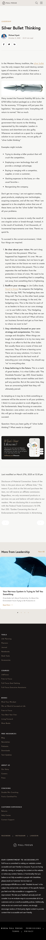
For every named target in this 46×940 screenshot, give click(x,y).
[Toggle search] (36, 3)
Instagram (20, 836)
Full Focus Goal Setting (10, 683)
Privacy (29, 931)
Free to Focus (6, 679)
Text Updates (6, 755)
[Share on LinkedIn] (14, 44)
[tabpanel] (23, 583)
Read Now (6, 605)
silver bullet (39, 63)
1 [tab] (18, 612)
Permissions (33, 928)
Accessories (5, 660)
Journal (4, 647)
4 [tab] (28, 612)
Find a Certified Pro (9, 797)
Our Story (5, 769)
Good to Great (11, 289)
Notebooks (5, 652)
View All (41, 552)
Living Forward (7, 719)
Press (3, 778)
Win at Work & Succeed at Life (13, 706)
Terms (15, 931)
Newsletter (5, 742)
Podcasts (4, 746)
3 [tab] (25, 612)
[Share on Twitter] (9, 44)
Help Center (6, 815)
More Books (5, 723)
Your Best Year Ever (9, 715)
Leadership (6, 21)
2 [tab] (21, 612)
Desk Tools (5, 656)
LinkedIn (34, 836)
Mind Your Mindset (8, 702)
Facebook (6, 836)
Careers (4, 774)
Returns (4, 811)
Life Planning (6, 639)
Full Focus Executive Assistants (13, 687)
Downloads (5, 751)
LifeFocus (5, 675)
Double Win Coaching (9, 792)
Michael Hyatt (13, 35)
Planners (4, 643)
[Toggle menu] (41, 3)
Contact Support (7, 820)
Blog (3, 738)
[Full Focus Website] (23, 845)
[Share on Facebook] (3, 44)
